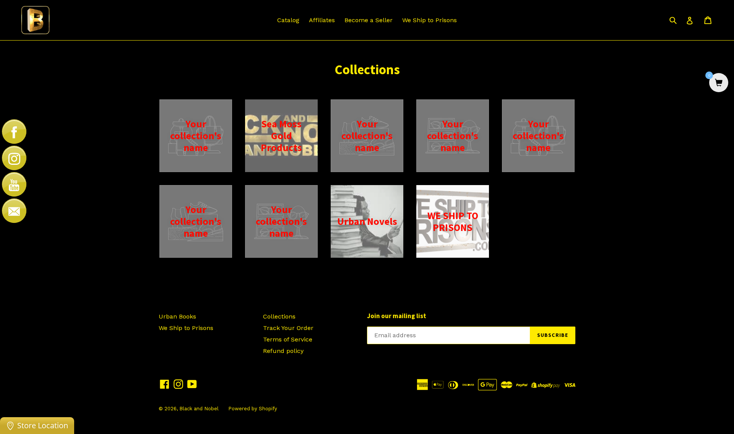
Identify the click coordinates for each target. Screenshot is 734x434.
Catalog (288, 20)
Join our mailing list (396, 316)
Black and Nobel (199, 408)
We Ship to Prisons (429, 20)
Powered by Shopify (252, 408)
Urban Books (177, 316)
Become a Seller (368, 20)
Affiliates (322, 20)
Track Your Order (288, 328)
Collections (279, 316)
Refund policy (283, 350)
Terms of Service (287, 339)
